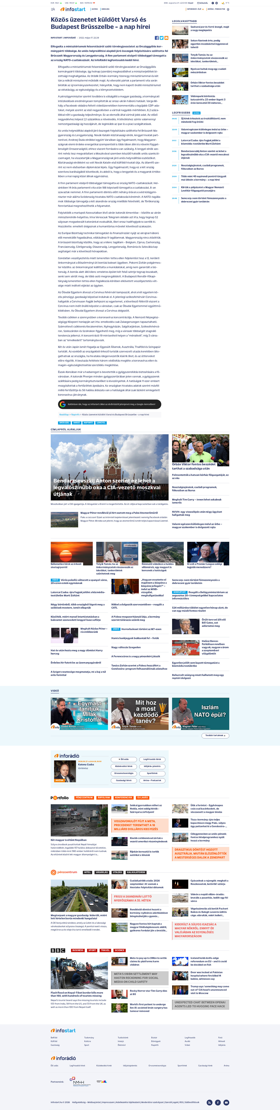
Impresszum (108, 1102)
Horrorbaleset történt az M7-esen (141, 629)
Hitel (87, 872)
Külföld (54, 1041)
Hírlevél (221, 1041)
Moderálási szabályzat (152, 1102)
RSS (181, 1102)
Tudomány (89, 1038)
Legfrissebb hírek (77, 1066)
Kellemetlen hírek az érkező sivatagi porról (66, 566)
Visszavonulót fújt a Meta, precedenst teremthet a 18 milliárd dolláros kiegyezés (136, 825)
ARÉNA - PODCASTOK (216, 9)
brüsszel (64, 423)
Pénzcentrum (84, 798)
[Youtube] (226, 1102)
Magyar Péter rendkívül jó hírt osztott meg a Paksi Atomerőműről (119, 513)
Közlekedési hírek (104, 1066)
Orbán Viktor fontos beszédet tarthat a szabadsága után (194, 466)
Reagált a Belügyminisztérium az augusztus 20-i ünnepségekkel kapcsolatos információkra (200, 595)
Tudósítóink (123, 1038)
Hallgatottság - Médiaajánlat (86, 1102)
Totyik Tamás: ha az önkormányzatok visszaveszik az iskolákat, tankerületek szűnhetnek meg (114, 569)
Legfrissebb (190, 1038)
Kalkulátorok (136, 872)
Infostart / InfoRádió (63, 38)
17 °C (226, 3)
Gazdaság (55, 1045)
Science (119, 950)
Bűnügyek (155, 1041)
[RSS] (209, 1102)
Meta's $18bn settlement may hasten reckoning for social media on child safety (136, 978)
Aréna (226, 1066)
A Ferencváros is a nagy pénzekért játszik (135, 656)
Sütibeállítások (192, 1102)
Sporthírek (182, 1066)
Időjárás (221, 1045)
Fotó (220, 1038)
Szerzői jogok (171, 1102)
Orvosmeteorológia (157, 1066)
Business (77, 950)
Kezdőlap (64, 415)
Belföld (54, 1038)
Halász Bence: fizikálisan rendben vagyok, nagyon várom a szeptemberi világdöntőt (215, 647)
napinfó (88, 423)
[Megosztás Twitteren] (161, 38)
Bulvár (154, 1038)
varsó (76, 423)
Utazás (117, 872)
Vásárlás (102, 872)
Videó (187, 1045)
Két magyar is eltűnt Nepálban (69, 840)
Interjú (121, 1041)
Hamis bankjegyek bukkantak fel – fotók (135, 638)
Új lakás (142, 798)
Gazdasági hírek (205, 1066)
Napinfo (75, 415)
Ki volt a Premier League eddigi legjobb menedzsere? (204, 566)
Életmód (121, 1045)
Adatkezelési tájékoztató (128, 1102)
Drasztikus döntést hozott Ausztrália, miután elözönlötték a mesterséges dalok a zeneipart (201, 853)
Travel (105, 950)
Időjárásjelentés (130, 1066)
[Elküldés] (166, 38)
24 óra (95, 9)
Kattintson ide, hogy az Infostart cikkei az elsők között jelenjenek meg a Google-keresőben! (111, 404)
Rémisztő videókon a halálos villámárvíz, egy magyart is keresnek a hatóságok (158, 567)
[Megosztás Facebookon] (157, 38)
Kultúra (87, 1041)
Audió (187, 1041)
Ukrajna (105, 9)
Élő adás (125, 759)
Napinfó (155, 1045)
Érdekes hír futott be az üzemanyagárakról (76, 663)
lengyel (101, 423)
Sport (92, 950)
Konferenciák (123, 798)
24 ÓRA (197, 113)
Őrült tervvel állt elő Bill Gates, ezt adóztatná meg (214, 623)
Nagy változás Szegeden (126, 647)
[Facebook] (218, 1102)
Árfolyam (104, 798)
